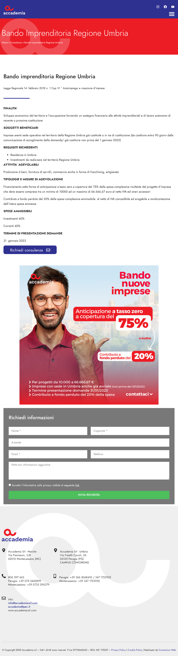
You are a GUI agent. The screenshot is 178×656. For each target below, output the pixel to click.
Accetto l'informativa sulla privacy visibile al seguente (45, 485)
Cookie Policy (135, 650)
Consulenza (16, 42)
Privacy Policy (118, 650)
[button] (171, 14)
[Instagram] (157, 6)
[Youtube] (172, 6)
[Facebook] (165, 6)
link (77, 485)
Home (5, 42)
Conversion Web (167, 650)
